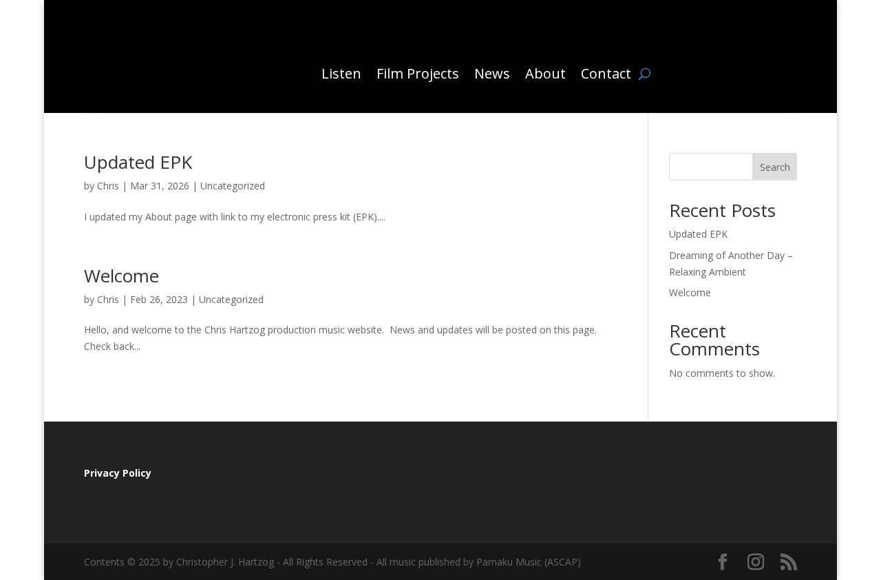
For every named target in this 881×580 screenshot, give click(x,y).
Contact (606, 73)
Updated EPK (138, 161)
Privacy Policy (117, 472)
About (545, 73)
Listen (341, 73)
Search (775, 167)
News (492, 73)
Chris (108, 185)
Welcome (121, 275)
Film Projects (417, 73)
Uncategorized (232, 185)
